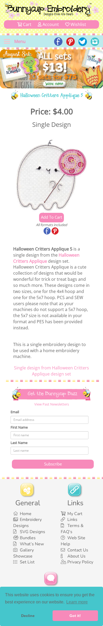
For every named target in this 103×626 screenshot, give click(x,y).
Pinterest (55, 231)
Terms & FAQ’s (72, 529)
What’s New (32, 544)
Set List (27, 562)
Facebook (48, 231)
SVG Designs (32, 532)
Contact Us (77, 550)
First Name (19, 427)
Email (15, 411)
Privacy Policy (80, 562)
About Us (76, 556)
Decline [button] (28, 616)
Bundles (28, 538)
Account (50, 24)
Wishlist (77, 24)
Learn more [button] (77, 602)
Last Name (19, 442)
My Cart (74, 514)
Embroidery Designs (27, 523)
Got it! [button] (75, 616)
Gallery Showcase (23, 553)
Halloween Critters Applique (46, 258)
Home (25, 514)
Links (72, 520)
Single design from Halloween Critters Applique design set (51, 371)
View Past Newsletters (51, 404)
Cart (26, 24)
